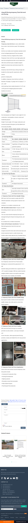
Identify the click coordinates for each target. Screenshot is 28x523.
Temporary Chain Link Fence (16, 8)
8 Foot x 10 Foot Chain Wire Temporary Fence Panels (20, 456)
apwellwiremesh (9, 494)
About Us (7, 517)
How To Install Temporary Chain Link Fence (8, 456)
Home (1, 8)
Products (6, 8)
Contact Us (3, 519)
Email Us (16, 30)
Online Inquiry (7, 30)
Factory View (22, 517)
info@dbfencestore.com (7, 484)
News (17, 517)
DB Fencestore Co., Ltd (11, 513)
